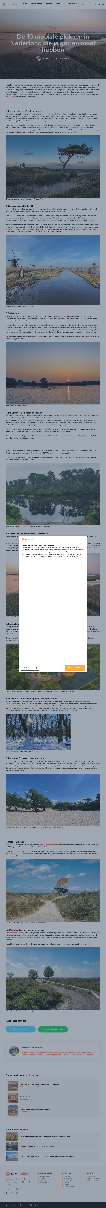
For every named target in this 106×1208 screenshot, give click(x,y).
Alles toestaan (74, 668)
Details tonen (29, 668)
